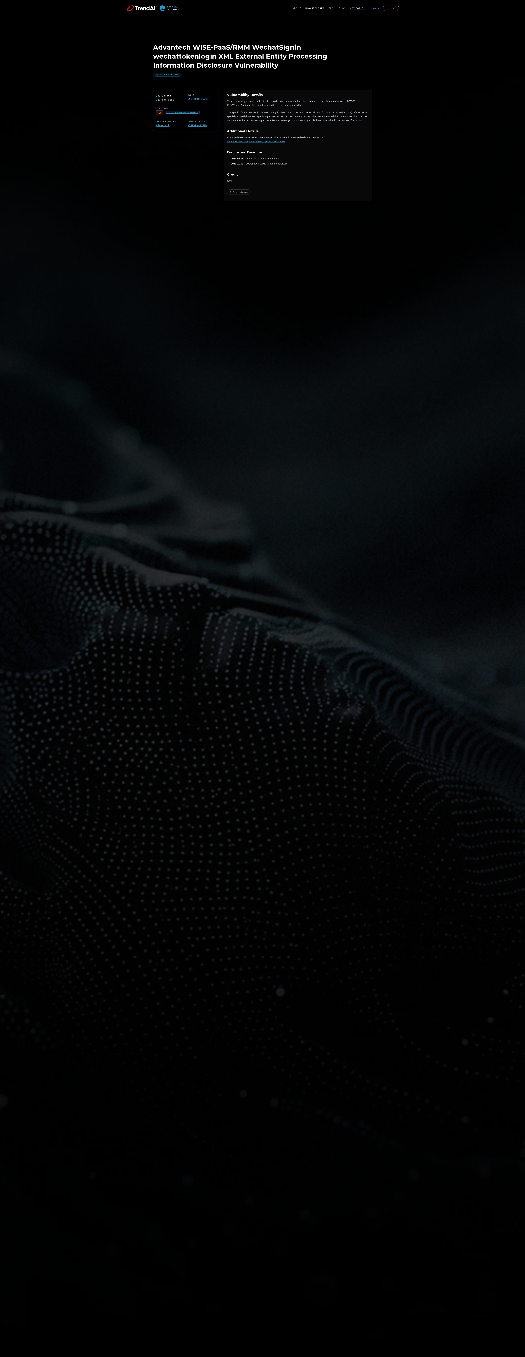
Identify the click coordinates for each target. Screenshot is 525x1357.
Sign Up (375, 8)
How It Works (314, 8)
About (297, 8)
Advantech (163, 125)
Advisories (357, 8)
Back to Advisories (240, 192)
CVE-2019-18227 (198, 98)
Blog (342, 8)
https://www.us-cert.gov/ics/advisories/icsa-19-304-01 (256, 141)
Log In (391, 8)
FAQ (332, 8)
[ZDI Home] (153, 8)
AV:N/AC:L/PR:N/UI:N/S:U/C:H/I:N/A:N (182, 113)
